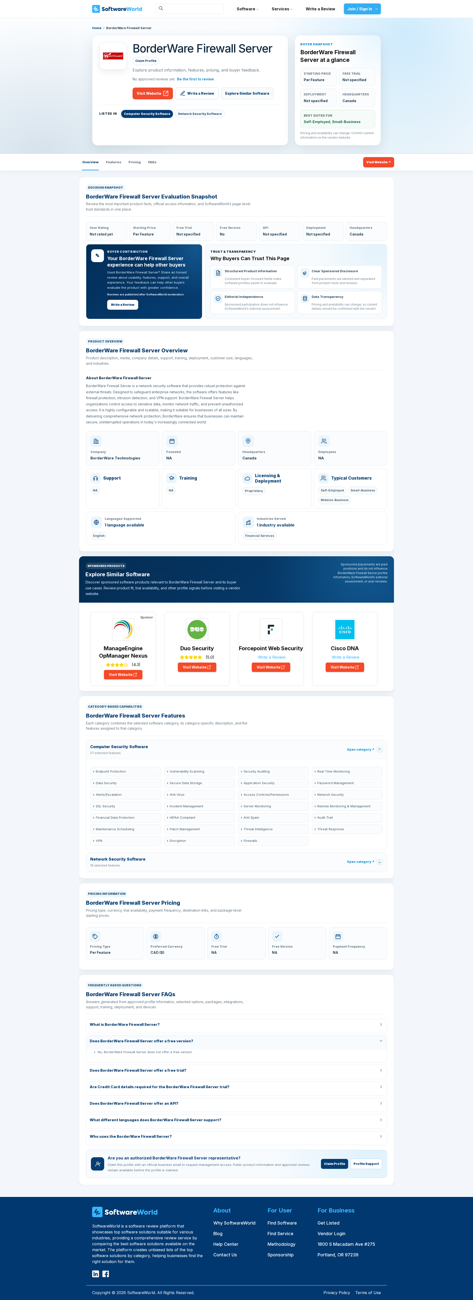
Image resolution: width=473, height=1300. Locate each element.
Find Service (280, 1233)
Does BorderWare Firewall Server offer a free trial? (138, 1070)
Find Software (282, 1223)
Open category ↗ (360, 749)
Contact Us (225, 1254)
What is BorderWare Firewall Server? (125, 1024)
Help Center (225, 1244)
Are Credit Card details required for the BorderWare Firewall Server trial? (159, 1086)
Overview (90, 162)
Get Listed (328, 1223)
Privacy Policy (336, 1292)
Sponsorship (281, 1254)
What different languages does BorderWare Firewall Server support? (155, 1120)
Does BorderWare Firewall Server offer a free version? (141, 1041)
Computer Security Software (147, 114)
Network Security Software (200, 114)
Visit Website (149, 93)
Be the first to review (195, 79)
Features (113, 162)
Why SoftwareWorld (234, 1223)
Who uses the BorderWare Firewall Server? (131, 1136)
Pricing (135, 162)
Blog (217, 1233)
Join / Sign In (359, 8)
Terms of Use (368, 1292)
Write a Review (320, 8)
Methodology (281, 1244)
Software (246, 8)
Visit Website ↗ (378, 162)
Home (96, 28)
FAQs (152, 162)
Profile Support (366, 1164)
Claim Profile (145, 61)
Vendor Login (331, 1233)
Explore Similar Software (247, 93)
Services (281, 8)
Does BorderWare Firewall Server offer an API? (134, 1103)
